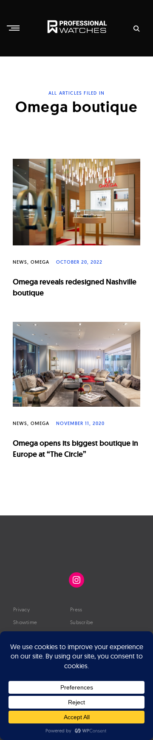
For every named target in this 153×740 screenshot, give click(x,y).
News (20, 262)
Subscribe (82, 622)
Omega (40, 262)
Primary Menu (14, 28)
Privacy (21, 609)
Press (76, 609)
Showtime (25, 622)
